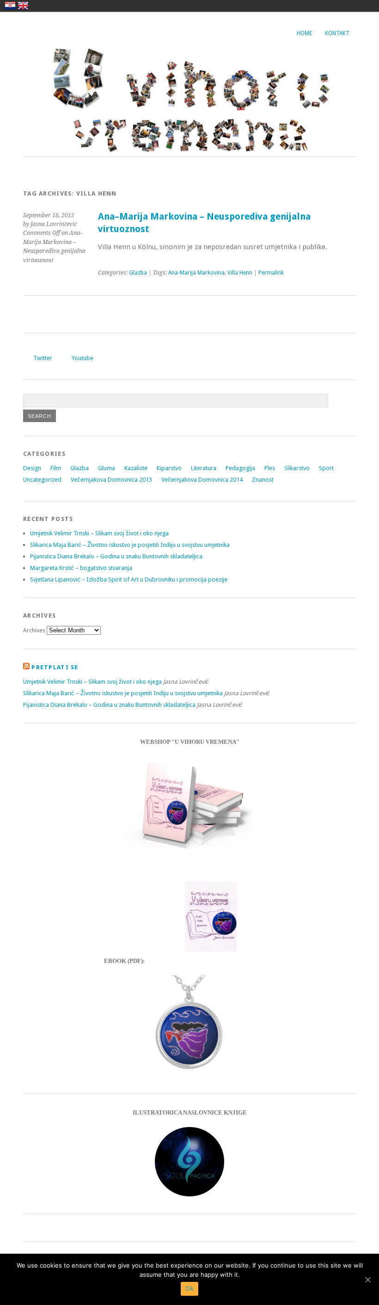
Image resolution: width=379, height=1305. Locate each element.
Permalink (271, 273)
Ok (189, 1288)
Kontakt (337, 33)
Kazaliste (135, 468)
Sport (326, 468)
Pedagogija (240, 468)
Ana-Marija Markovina (196, 273)
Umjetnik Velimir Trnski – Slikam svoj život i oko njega (99, 533)
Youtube (82, 358)
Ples (269, 468)
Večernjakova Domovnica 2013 (111, 479)
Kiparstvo (169, 468)
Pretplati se (54, 667)
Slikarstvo (297, 468)
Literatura (203, 468)
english (23, 5)
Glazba (138, 273)
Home (304, 33)
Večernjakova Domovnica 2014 (202, 479)
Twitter (42, 358)
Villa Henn (239, 273)
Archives (34, 630)
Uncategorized (42, 479)
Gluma (106, 468)
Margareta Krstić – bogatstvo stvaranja (81, 567)
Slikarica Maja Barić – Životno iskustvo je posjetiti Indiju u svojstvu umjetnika (130, 544)
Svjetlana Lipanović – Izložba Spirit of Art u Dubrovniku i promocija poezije (128, 579)
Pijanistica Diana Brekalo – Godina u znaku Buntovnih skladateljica (116, 556)
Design (32, 468)
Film (55, 468)
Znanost (263, 479)
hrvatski (10, 5)
